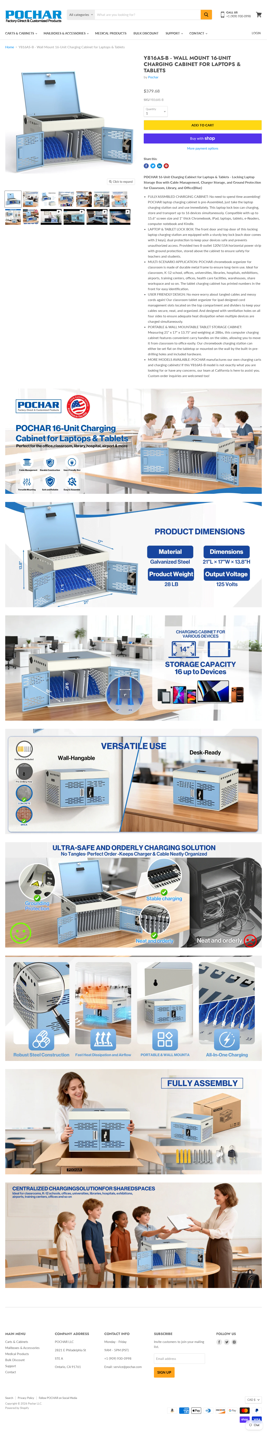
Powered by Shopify (17, 1408)
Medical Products (110, 33)
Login (256, 33)
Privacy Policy (26, 1398)
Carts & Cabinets (20, 33)
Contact (197, 33)
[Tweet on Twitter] (152, 165)
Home (9, 47)
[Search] (206, 14)
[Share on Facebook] (146, 165)
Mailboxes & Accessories (65, 33)
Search (9, 1398)
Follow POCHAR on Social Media (58, 1398)
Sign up (164, 1372)
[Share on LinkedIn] (159, 165)
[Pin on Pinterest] (166, 165)
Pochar (153, 77)
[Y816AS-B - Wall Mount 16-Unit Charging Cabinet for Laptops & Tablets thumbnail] (13, 199)
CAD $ (251, 1399)
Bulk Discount (146, 33)
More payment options (202, 148)
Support (173, 33)
